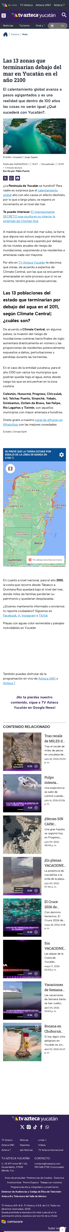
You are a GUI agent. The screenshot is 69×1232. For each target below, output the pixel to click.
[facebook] (41, 1128)
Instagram (29, 615)
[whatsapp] (47, 1128)
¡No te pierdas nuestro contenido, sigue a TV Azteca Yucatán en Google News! (34, 702)
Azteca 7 (9, 683)
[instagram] (28, 1128)
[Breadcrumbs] (7, 34)
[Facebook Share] (17, 178)
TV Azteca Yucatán (31, 262)
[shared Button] (11, 178)
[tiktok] (35, 1128)
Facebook (9, 615)
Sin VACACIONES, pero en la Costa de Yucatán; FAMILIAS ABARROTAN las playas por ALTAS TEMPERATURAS (55, 946)
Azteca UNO (47, 678)
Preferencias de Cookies (39, 1178)
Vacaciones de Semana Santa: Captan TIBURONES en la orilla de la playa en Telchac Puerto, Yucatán (54, 987)
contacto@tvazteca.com (47, 1163)
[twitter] (22, 1128)
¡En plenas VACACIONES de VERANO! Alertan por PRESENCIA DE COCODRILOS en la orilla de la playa (55, 863)
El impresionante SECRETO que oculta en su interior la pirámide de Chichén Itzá (29, 216)
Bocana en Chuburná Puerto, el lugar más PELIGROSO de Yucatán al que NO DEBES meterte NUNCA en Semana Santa (53, 1029)
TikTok (43, 615)
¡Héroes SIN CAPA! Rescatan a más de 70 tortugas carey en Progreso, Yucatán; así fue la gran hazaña (54, 821)
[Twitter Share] (5, 178)
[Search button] (64, 15)
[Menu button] (4, 15)
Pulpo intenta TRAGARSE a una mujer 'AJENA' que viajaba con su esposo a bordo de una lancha (55, 780)
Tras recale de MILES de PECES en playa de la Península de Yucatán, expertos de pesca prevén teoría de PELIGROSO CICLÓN (55, 738)
